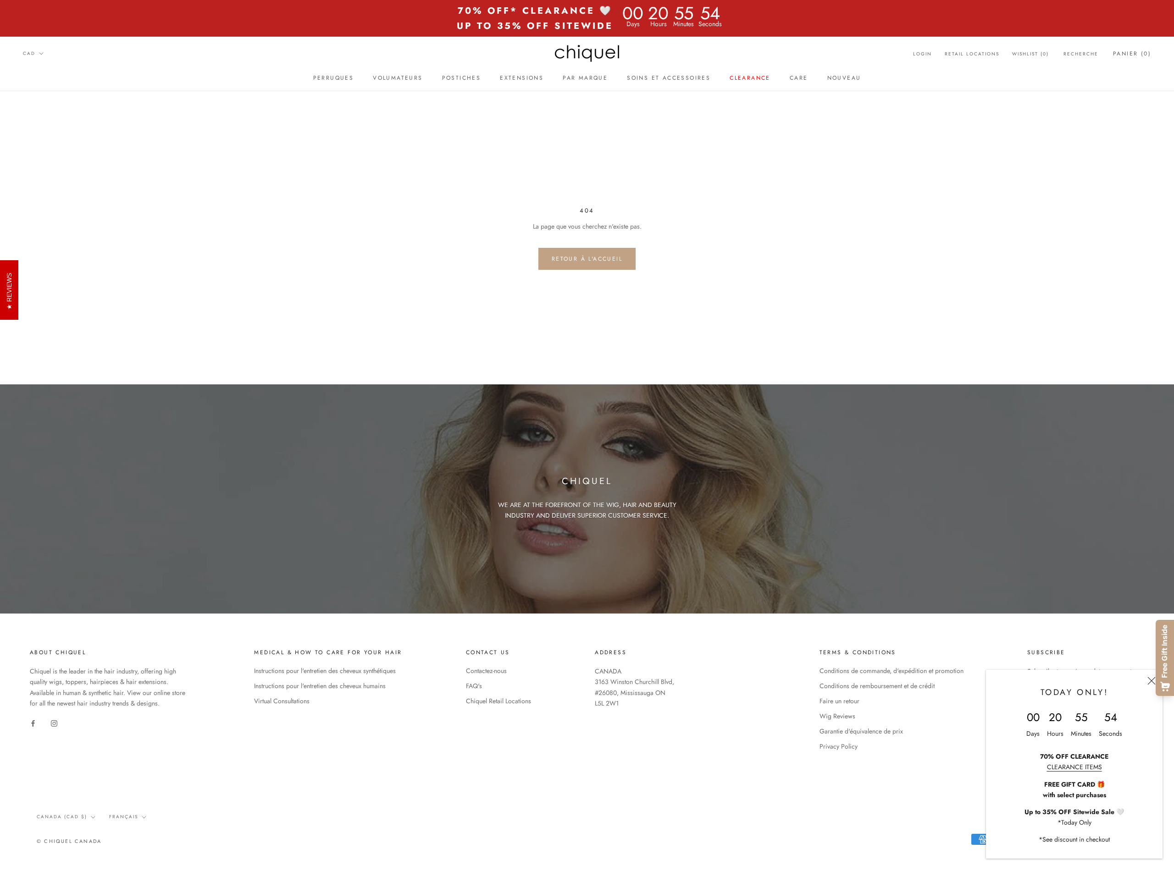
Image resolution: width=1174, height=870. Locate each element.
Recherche (1080, 53)
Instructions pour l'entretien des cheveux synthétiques (325, 670)
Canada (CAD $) (62, 816)
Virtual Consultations (282, 701)
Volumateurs (397, 78)
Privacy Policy (839, 746)
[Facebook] (33, 723)
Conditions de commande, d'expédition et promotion (892, 670)
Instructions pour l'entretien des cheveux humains (320, 685)
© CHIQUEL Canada (69, 841)
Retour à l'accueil (587, 259)
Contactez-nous (486, 670)
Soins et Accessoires (668, 78)
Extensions (521, 78)
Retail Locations (972, 53)
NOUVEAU (844, 78)
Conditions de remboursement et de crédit (877, 685)
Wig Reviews (837, 716)
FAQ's (474, 685)
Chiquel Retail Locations (498, 701)
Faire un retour (839, 701)
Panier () (1132, 53)
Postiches (461, 78)
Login (922, 53)
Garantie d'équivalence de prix (861, 731)
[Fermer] (1151, 681)
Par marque (585, 78)
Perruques (333, 78)
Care (799, 78)
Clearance (750, 78)
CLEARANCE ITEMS (1074, 767)
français (123, 816)
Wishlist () (1030, 53)
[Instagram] (54, 723)
